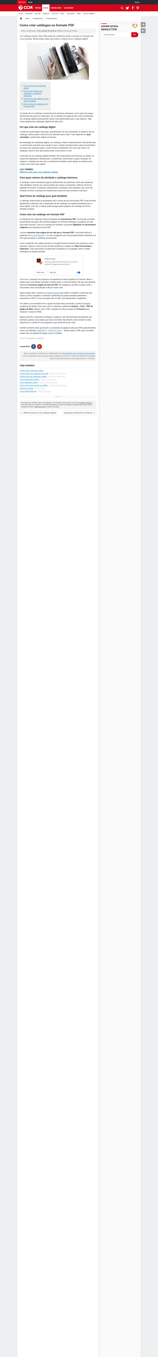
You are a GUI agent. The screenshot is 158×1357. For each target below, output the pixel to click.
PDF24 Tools (55, 330)
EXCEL (62, 14)
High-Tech (22, 2)
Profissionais (38, 18)
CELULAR (37, 14)
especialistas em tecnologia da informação (78, 353)
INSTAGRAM (70, 14)
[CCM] (25, 7)
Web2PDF (41, 330)
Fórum (38, 8)
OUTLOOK (55, 14)
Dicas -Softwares (48, 379)
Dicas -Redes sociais (58, 385)
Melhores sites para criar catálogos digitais (39, 172)
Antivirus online (26, 388)
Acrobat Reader (37, 235)
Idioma (137, 2)
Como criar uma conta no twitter (34, 385)
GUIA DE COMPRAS (88, 14)
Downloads (56, 8)
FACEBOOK (46, 14)
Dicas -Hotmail (44, 391)
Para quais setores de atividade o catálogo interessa (33, 93)
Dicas (45, 8)
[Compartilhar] (33, 346)
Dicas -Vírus (40, 388)
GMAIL (79, 14)
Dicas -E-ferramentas (48, 382)
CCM (36, 407)
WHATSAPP (28, 14)
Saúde (30, 2)
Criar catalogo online (29, 382)
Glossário (68, 8)
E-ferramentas (51, 18)
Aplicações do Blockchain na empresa (78, 413)
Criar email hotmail (28, 391)
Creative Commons (86, 403)
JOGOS (21, 14)
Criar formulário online (29, 379)
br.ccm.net (42, 407)
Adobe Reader (53, 293)
